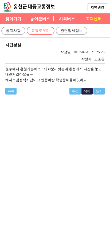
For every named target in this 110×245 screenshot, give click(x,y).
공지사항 (13, 31)
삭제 (87, 91)
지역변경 (97, 7)
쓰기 (99, 91)
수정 (75, 91)
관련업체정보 (71, 31)
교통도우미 (40, 31)
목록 (10, 91)
